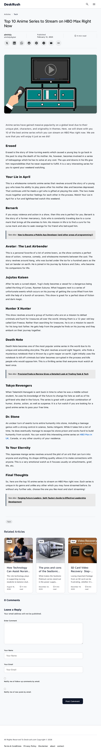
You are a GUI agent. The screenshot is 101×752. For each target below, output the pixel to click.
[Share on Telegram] (44, 43)
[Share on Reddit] (29, 43)
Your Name (8, 650)
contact (60, 746)
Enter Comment (10, 621)
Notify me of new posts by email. (17, 692)
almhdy (8, 34)
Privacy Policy (30, 746)
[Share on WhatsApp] (22, 43)
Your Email (8, 664)
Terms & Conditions (13, 746)
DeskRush (12, 4)
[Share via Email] (51, 43)
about (52, 746)
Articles (7, 14)
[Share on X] (7, 43)
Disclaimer (43, 746)
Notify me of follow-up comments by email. (22, 681)
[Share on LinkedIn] (14, 43)
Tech (16, 14)
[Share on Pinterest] (36, 43)
